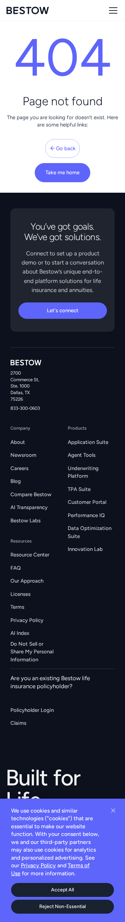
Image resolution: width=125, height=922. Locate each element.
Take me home (62, 172)
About (17, 442)
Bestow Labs (25, 520)
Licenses (20, 594)
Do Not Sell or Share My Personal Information (31, 651)
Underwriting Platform (83, 472)
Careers (19, 468)
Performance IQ (86, 515)
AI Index (19, 633)
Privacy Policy (26, 620)
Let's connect (62, 310)
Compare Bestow (30, 494)
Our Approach (26, 581)
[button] (112, 10)
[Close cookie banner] (113, 810)
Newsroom (23, 455)
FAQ (15, 568)
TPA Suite (79, 489)
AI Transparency (29, 507)
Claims (18, 723)
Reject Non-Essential (62, 906)
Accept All (62, 890)
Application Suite (88, 442)
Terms (17, 607)
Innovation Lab (85, 549)
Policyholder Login (32, 710)
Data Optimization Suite (89, 532)
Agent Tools (81, 455)
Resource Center (29, 555)
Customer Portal (87, 502)
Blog (15, 481)
